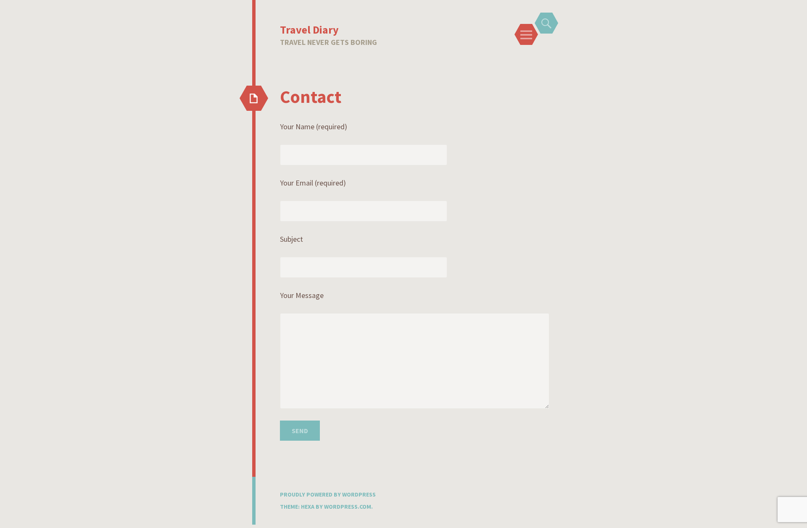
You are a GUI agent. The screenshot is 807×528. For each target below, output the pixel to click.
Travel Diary (309, 30)
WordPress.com (347, 506)
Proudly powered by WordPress (328, 494)
